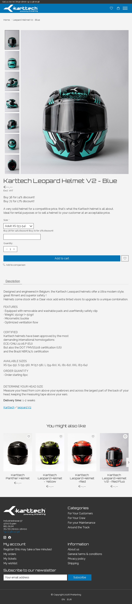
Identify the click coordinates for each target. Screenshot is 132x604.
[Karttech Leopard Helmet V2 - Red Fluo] (114, 452)
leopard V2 (24, 407)
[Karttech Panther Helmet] (17, 452)
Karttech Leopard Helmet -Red (82, 478)
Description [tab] (13, 281)
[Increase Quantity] (14, 249)
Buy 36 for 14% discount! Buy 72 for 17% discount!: (28, 230)
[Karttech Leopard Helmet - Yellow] (50, 452)
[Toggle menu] (125, 8)
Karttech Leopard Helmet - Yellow (50, 478)
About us (73, 549)
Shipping (73, 563)
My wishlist (10, 563)
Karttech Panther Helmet (18, 476)
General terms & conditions (85, 554)
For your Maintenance (81, 522)
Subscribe (79, 577)
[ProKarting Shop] (20, 8)
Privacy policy (76, 558)
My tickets (9, 558)
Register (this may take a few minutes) (27, 549)
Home (6, 19)
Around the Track (79, 527)
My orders (9, 554)
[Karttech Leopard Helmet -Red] (82, 452)
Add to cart (62, 258)
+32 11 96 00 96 (33, 2)
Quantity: (8, 243)
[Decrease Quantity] (6, 249)
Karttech (8, 407)
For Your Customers (80, 513)
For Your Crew (76, 518)
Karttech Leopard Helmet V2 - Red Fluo (114, 478)
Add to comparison (15, 264)
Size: (6, 220)
